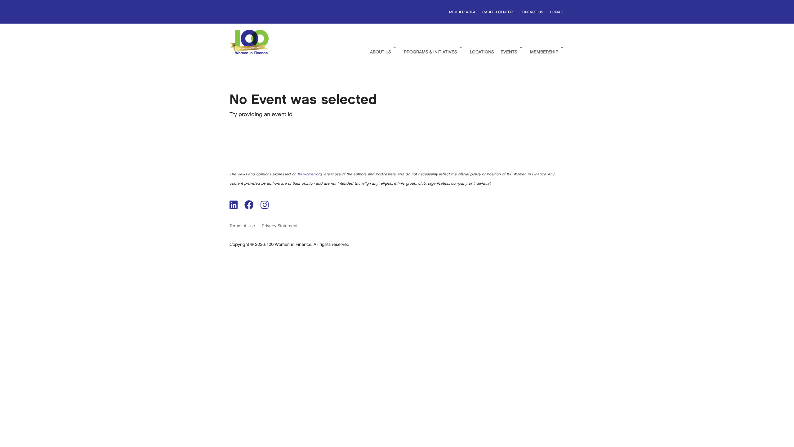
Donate (557, 12)
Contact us (531, 12)
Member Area (462, 12)
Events (509, 52)
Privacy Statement (279, 226)
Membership (544, 52)
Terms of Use (242, 226)
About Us (380, 52)
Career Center (497, 12)
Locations (482, 52)
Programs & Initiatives (430, 52)
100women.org (309, 174)
